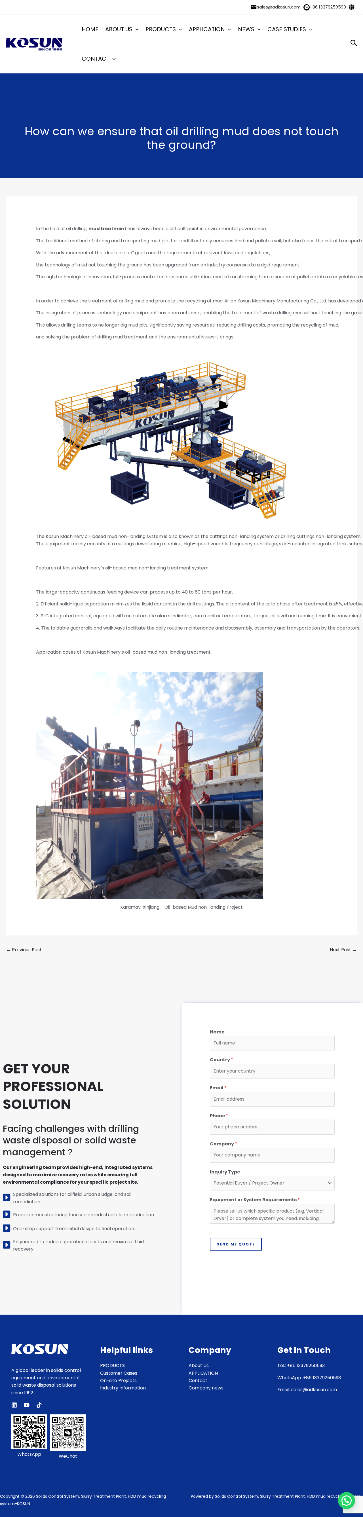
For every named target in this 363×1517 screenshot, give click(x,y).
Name (217, 1032)
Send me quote (236, 1244)
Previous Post (24, 949)
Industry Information (123, 1388)
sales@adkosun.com (279, 7)
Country (221, 1059)
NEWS (246, 29)
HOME (90, 29)
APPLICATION (207, 29)
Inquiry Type (225, 1172)
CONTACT (95, 59)
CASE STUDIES (286, 29)
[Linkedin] (14, 1405)
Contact (198, 1380)
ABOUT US (118, 29)
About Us (199, 1365)
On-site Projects (118, 1380)
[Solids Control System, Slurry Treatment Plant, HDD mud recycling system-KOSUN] (34, 44)
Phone (219, 1116)
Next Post (343, 949)
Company (223, 1144)
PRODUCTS (160, 29)
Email (218, 1087)
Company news (206, 1388)
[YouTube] (26, 1405)
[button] (135, 29)
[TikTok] (39, 1405)
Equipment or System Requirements (255, 1199)
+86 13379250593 (328, 7)
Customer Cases (118, 1373)
